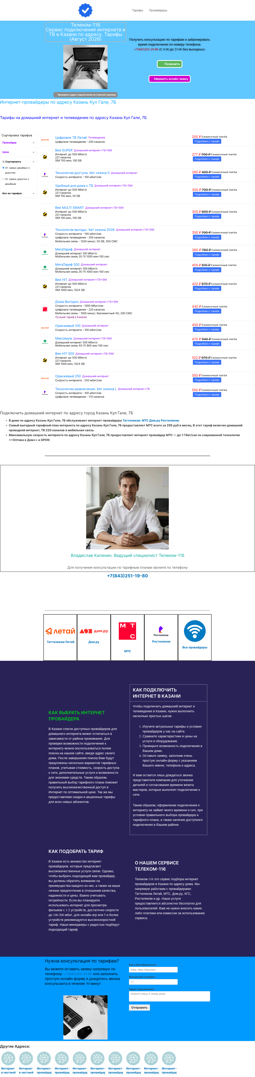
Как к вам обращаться (143, 964)
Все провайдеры (194, 647)
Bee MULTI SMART (69, 208)
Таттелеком (131, 420)
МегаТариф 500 (67, 264)
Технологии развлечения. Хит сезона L (86, 389)
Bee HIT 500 (64, 353)
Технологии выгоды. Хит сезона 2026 (85, 230)
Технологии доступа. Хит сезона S (82, 173)
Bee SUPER (63, 150)
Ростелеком (170, 420)
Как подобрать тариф (76, 851)
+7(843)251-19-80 (146, 49)
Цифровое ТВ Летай (71, 137)
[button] (84, 715)
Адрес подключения (142, 989)
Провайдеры (158, 10)
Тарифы (137, 10)
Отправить (139, 1007)
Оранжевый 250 (68, 376)
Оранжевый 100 (68, 326)
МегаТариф (64, 249)
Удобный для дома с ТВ (74, 186)
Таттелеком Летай (60, 642)
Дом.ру (154, 420)
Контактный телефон (142, 976)
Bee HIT (61, 280)
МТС (145, 420)
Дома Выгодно (67, 302)
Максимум (63, 338)
